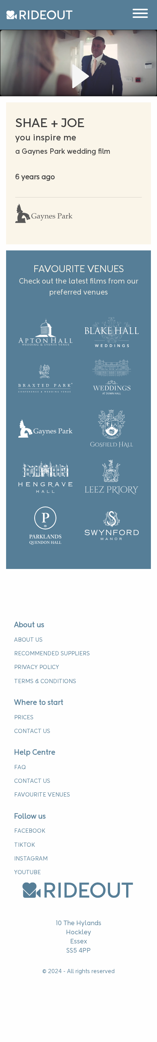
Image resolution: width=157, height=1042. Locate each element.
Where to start (38, 702)
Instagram (31, 859)
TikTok (24, 845)
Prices (24, 717)
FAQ (20, 767)
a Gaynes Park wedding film (62, 151)
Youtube (27, 872)
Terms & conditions (45, 681)
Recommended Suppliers (52, 653)
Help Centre (34, 752)
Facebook (29, 831)
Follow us (30, 816)
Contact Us (32, 731)
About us (29, 625)
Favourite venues (42, 795)
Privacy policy (36, 667)
